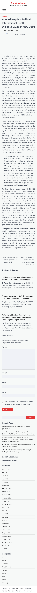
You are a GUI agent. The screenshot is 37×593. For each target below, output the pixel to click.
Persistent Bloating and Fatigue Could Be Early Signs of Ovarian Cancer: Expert (17, 278)
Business (4, 560)
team (4, 30)
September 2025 (7, 504)
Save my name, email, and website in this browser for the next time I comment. (19, 402)
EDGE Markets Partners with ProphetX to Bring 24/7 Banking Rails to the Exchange (17, 451)
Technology (5, 583)
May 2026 (5, 479)
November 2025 (6, 498)
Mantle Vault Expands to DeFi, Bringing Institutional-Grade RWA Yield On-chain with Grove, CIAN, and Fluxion (18, 433)
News (3, 576)
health (4, 16)
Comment (6, 347)
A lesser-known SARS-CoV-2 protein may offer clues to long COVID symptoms (17, 297)
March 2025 (5, 523)
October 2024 (6, 539)
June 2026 (5, 476)
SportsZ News (18, 3)
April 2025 (5, 520)
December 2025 (6, 495)
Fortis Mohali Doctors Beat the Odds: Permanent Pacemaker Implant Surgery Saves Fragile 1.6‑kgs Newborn (16, 317)
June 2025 (5, 514)
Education (5, 564)
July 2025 (4, 511)
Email (4, 382)
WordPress (28, 591)
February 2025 (6, 526)
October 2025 (6, 501)
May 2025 (5, 517)
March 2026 (5, 485)
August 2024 (5, 546)
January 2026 (6, 492)
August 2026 (5, 469)
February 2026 (6, 488)
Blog (3, 557)
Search (30, 417)
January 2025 (6, 530)
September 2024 (7, 542)
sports (4, 580)
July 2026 (4, 472)
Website (4, 392)
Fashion (4, 570)
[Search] (33, 10)
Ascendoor (11, 591)
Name (4, 373)
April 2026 (5, 482)
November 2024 (6, 536)
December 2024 (6, 533)
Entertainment (6, 567)
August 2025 (5, 507)
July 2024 (4, 549)
